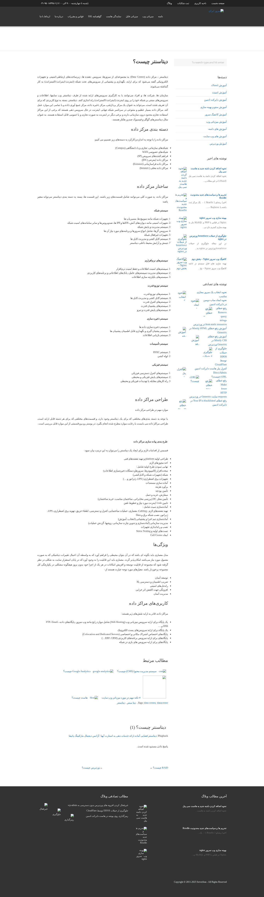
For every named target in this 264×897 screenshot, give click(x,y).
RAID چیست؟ (160, 767)
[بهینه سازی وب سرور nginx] (181, 227)
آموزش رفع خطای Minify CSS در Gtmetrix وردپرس (217, 340)
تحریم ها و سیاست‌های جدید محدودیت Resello (204, 828)
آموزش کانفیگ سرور (216, 114)
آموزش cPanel (219, 85)
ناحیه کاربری (200, 3)
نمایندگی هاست (113, 16)
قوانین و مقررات (75, 16)
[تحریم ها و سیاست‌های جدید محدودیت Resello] (180, 210)
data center (149, 702)
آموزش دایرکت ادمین (215, 99)
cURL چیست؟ (219, 376)
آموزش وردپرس (218, 143)
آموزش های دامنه (217, 129)
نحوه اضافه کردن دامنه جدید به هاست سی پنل (204, 806)
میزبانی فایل (132, 16)
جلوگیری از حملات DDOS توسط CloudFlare (221, 356)
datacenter (162, 702)
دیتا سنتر (131, 702)
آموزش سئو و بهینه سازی (213, 107)
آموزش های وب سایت (215, 136)
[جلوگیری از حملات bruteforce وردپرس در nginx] (181, 251)
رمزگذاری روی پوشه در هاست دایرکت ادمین (107, 816)
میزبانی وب (147, 16)
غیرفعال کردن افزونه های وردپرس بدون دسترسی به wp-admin (98, 805)
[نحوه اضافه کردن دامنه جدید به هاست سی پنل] (181, 186)
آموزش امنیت (219, 92)
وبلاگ (169, 3)
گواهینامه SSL (94, 16)
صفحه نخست (217, 3)
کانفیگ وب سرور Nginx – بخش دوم (209, 259)
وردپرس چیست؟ (91, 767)
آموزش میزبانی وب (216, 121)
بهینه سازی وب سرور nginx (212, 218)
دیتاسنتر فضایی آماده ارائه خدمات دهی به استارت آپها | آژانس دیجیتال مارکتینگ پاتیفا (113, 735)
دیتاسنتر (121, 702)
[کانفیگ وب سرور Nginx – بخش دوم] (181, 268)
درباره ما (59, 16)
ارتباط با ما (45, 16)
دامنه (160, 16)
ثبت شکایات (183, 3)
